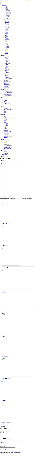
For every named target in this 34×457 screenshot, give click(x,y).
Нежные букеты (7, 76)
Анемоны (6, 20)
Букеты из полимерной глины (8, 136)
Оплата (3, 105)
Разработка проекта (6, 83)
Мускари (6, 67)
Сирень (6, 50)
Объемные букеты (7, 10)
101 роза (6, 128)
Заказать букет (4, 5)
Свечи (4, 101)
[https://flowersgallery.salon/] (4, 3)
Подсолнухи (7, 46)
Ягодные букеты (7, 79)
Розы (6, 73)
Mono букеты (7, 127)
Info (4, 116)
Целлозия (6, 52)
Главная (3, 160)
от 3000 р (6, 8)
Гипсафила (6, 61)
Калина (6, 34)
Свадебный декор (6, 56)
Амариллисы (7, 22)
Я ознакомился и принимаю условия (6, 452)
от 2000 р (6, 7)
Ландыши (8, 14)
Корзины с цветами (6, 17)
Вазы (4, 98)
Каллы (6, 35)
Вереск (6, 23)
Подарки (5, 99)
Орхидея (6, 68)
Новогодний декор (6, 87)
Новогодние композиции (7, 19)
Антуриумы (7, 21)
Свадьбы (3, 55)
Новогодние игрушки (7, 102)
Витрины (5, 142)
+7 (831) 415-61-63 (28, 0)
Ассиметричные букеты (8, 78)
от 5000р (6, 125)
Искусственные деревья (7, 146)
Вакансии (5, 111)
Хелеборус (6, 51)
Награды (5, 112)
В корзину (4, 196)
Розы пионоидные (7, 48)
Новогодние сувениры (7, 103)
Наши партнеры (6, 110)
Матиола (6, 40)
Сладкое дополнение (7, 54)
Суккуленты (7, 74)
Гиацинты (6, 30)
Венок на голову (6, 80)
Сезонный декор (6, 86)
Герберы (6, 60)
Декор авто (5, 82)
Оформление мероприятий (7, 85)
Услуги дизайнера (6, 96)
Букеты (5, 122)
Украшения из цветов (7, 81)
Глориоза (6, 32)
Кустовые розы (9, 12)
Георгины (6, 29)
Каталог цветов (6, 130)
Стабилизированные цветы (7, 94)
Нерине (6, 43)
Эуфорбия (6, 53)
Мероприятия (6, 108)
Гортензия (6, 31)
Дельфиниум (7, 33)
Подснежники (7, 47)
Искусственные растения (8, 92)
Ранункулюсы (9, 13)
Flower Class (5, 119)
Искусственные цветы (5, 89)
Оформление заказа (6, 84)
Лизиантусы (7, 39)
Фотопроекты (6, 88)
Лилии (6, 65)
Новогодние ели (6, 104)
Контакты (3, 156)
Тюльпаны (8, 16)
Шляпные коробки (6, 18)
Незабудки (6, 44)
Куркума (6, 36)
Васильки (6, 58)
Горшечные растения (7, 93)
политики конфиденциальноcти (16, 452)
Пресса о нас (5, 117)
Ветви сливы (7, 24)
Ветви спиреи (7, 27)
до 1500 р (6, 6)
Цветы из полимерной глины (8, 95)
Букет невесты (6, 134)
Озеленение (3, 97)
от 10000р (6, 9)
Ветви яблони (7, 25)
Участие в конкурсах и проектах (8, 109)
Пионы (6, 45)
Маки (6, 41)
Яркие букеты (7, 77)
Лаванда (6, 37)
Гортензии (8, 15)
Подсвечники (6, 100)
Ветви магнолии (7, 26)
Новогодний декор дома (7, 152)
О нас (3, 106)
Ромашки (6, 49)
